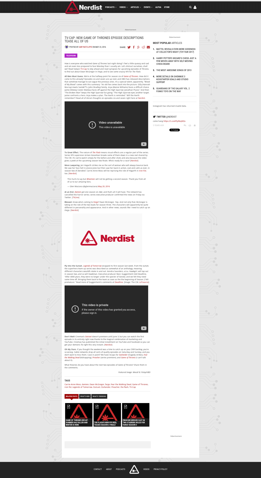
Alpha (158, 7)
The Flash (96, 152)
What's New (85, 396)
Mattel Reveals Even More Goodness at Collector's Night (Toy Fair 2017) (175, 50)
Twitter (129, 47)
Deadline (119, 282)
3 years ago (158, 125)
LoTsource (143, 282)
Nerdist (84, 8)
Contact (98, 469)
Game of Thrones (131, 76)
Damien (78, 192)
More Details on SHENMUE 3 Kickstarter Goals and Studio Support (172, 79)
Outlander (123, 354)
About (109, 469)
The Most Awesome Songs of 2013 (173, 70)
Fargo (95, 202)
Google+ (138, 47)
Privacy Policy (160, 469)
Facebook (134, 47)
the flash (124, 387)
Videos (122, 7)
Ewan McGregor (97, 384)
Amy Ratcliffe (85, 47)
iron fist (68, 387)
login (195, 7)
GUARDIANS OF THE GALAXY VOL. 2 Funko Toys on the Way (173, 90)
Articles (135, 7)
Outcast (88, 336)
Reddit (143, 47)
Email (148, 47)
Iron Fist (142, 170)
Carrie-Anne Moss (73, 384)
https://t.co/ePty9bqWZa (174, 121)
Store (167, 7)
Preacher (96, 357)
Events (147, 7)
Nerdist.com (134, 469)
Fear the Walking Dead (121, 384)
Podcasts (109, 7)
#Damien (91, 179)
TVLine (76, 197)
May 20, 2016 (104, 186)
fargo (107, 384)
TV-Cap (83, 69)
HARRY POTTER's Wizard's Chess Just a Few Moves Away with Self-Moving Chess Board (176, 61)
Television (71, 56)
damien (85, 384)
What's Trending (99, 396)
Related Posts (71, 396)
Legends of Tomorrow (92, 265)
